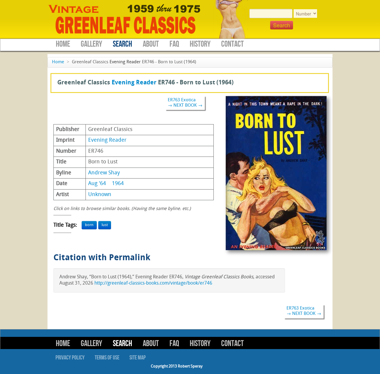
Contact (232, 44)
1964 (118, 184)
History (200, 44)
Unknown (99, 195)
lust (105, 225)
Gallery (91, 44)
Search (122, 44)
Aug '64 (97, 184)
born (89, 225)
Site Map (137, 357)
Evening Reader (125, 62)
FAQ (174, 44)
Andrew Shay (104, 173)
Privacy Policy (70, 357)
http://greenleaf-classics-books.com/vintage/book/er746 (153, 283)
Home (63, 44)
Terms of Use (107, 357)
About (151, 44)
